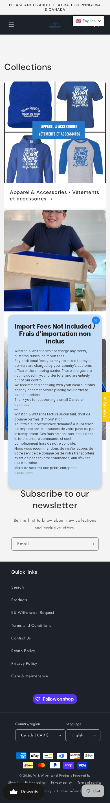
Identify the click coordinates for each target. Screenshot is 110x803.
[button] (11, 24)
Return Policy (23, 650)
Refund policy (35, 782)
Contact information (72, 791)
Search (17, 587)
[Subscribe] (92, 544)
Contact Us (21, 638)
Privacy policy (61, 782)
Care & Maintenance (29, 676)
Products (19, 600)
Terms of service (90, 782)
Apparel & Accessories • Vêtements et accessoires (54, 195)
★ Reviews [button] (105, 406)
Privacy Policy (24, 663)
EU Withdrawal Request (32, 612)
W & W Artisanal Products (52, 775)
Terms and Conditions (31, 625)
